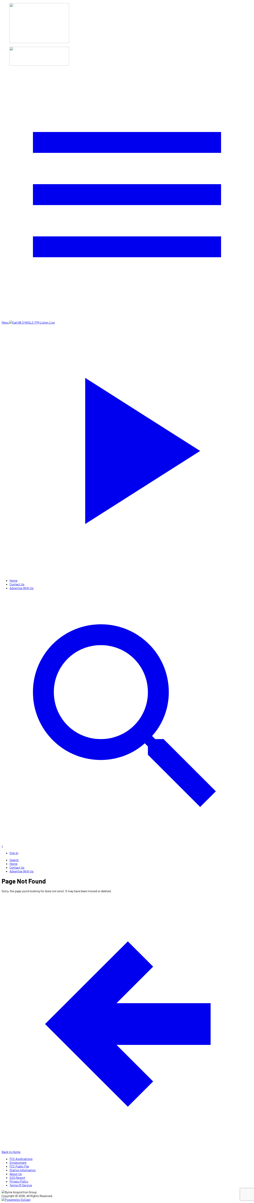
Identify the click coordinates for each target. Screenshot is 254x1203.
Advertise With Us (22, 588)
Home (13, 580)
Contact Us (17, 584)
